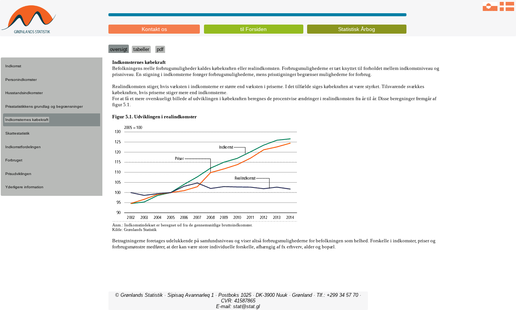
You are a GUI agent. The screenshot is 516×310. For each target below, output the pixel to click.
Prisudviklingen (18, 174)
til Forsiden (253, 29)
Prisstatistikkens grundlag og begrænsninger (44, 106)
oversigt (118, 49)
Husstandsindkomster (24, 93)
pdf (160, 49)
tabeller (141, 49)
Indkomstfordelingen (23, 147)
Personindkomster (21, 80)
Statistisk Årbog (356, 29)
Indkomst (13, 66)
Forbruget (13, 160)
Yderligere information (24, 187)
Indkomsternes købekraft (26, 120)
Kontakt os (154, 29)
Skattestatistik (17, 133)
